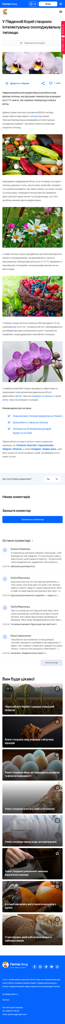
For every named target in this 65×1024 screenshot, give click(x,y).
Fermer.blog (5, 12)
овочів (18, 396)
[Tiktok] (57, 966)
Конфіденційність (10, 994)
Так (48, 479)
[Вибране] (61, 4)
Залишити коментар (32, 519)
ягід (14, 327)
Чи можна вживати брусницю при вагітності (34, 624)
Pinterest (17, 449)
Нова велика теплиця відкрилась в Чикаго (37, 416)
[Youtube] (51, 966)
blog (9, 3)
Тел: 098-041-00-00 (10, 1011)
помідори (36, 396)
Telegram (7, 449)
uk (34, 4)
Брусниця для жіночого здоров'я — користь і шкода (34, 595)
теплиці (34, 116)
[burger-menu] (61, 12)
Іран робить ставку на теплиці (30, 422)
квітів (5, 400)
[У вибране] (57, 689)
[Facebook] (34, 966)
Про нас (5, 1000)
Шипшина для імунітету (23, 566)
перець (48, 396)
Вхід (48, 4)
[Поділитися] (43, 83)
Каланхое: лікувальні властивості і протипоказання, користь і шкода (28, 653)
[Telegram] (46, 966)
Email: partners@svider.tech (14, 1014)
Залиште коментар (16, 511)
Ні (57, 479)
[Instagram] (40, 966)
